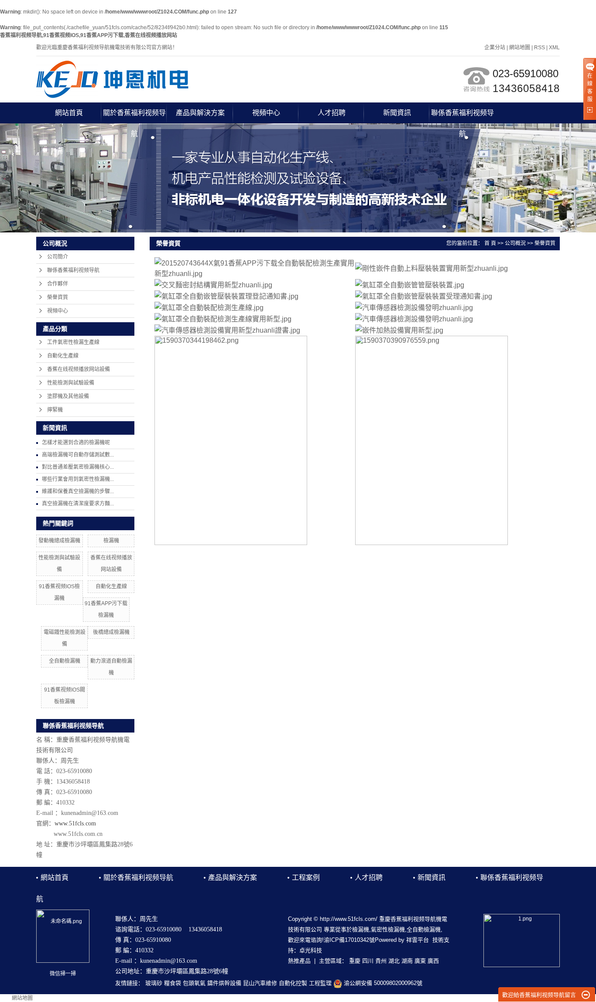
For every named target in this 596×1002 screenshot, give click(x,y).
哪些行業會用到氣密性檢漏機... (78, 479)
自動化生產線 (63, 356)
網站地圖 (519, 47)
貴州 (381, 961)
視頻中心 (266, 112)
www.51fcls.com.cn (78, 834)
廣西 (433, 961)
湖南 (407, 961)
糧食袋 (172, 983)
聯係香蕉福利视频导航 (462, 116)
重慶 (354, 961)
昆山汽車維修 (260, 983)
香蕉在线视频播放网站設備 (78, 369)
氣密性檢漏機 (388, 929)
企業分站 (494, 47)
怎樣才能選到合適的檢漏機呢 (76, 443)
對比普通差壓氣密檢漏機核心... (78, 467)
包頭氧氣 (194, 983)
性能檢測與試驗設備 (70, 383)
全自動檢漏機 (64, 661)
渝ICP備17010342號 (349, 940)
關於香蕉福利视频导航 (134, 116)
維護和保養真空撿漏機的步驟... (78, 491)
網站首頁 (69, 112)
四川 (367, 961)
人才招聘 (332, 112)
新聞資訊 (397, 112)
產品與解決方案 (200, 112)
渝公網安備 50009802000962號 (382, 983)
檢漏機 (111, 541)
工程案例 (306, 877)
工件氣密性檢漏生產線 (73, 342)
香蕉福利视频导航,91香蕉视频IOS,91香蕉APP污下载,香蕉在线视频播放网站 (88, 35)
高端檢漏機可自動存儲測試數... (78, 455)
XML (554, 47)
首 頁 (490, 243)
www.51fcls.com (75, 823)
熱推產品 (299, 961)
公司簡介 (57, 257)
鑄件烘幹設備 (224, 983)
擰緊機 (55, 410)
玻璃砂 (153, 983)
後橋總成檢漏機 (111, 632)
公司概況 (515, 243)
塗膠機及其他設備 (68, 396)
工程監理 (320, 983)
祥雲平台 (417, 940)
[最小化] (586, 995)
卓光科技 (310, 950)
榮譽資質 (57, 297)
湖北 (394, 961)
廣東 (420, 961)
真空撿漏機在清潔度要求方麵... (78, 504)
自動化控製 (293, 983)
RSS (539, 47)
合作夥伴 (57, 284)
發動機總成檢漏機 (59, 541)
